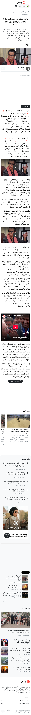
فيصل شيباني (21, 67)
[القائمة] (28, 2)
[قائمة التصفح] (16, 6)
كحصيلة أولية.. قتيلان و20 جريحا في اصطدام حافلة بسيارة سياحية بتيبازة (20, 650)
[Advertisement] (15, 91)
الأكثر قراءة (26, 459)
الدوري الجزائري (23, 6)
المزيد (4, 601)
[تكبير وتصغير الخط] (3, 68)
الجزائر (23, 11)
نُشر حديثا (27, 609)
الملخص (24, 106)
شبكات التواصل (24, 700)
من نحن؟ (26, 697)
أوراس (27, 11)
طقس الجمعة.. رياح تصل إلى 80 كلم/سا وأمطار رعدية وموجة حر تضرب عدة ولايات (20, 660)
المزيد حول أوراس (20, 692)
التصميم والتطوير (24, 704)
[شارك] (27, 44)
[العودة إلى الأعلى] (3, 711)
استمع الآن (7, 535)
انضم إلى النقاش (14, 381)
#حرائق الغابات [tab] (25, 572)
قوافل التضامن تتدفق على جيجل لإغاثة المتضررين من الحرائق (13, 578)
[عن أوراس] (15, 681)
